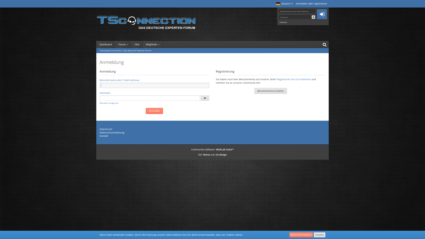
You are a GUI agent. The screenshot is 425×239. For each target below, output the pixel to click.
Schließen (319, 234)
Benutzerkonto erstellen (270, 90)
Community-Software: (212, 149)
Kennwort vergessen (109, 103)
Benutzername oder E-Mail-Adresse (119, 80)
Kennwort (105, 92)
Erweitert (283, 22)
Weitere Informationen (301, 234)
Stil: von (212, 154)
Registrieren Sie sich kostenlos (294, 79)
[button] (284, 3)
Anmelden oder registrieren (311, 3)
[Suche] (324, 44)
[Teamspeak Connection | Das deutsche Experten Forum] (146, 21)
